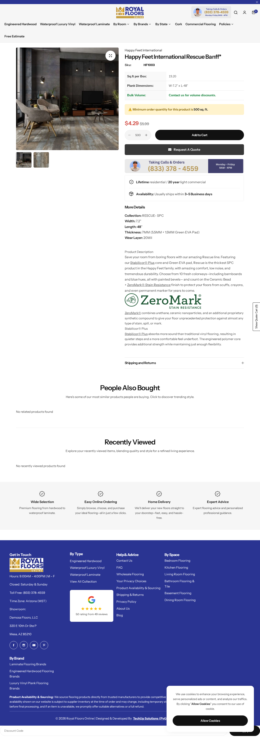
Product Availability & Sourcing (138, 588)
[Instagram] (24, 645)
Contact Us (124, 560)
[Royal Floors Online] (130, 12)
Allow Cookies (210, 721)
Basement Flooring (178, 593)
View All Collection (83, 581)
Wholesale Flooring (130, 574)
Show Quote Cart (256, 317)
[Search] (235, 12)
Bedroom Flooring (177, 560)
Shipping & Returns (130, 595)
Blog (119, 615)
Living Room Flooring (180, 574)
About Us (123, 608)
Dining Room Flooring (180, 600)
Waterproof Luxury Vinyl (87, 568)
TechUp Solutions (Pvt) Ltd (152, 718)
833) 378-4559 (34, 593)
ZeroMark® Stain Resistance (149, 285)
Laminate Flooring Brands (28, 664)
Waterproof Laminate (85, 575)
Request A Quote (186, 149)
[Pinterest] (44, 645)
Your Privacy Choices (131, 581)
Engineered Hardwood (86, 561)
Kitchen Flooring (176, 567)
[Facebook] (14, 645)
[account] (244, 12)
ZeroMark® (133, 313)
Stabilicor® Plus (142, 263)
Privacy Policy (126, 602)
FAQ (119, 567)
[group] (67, 99)
